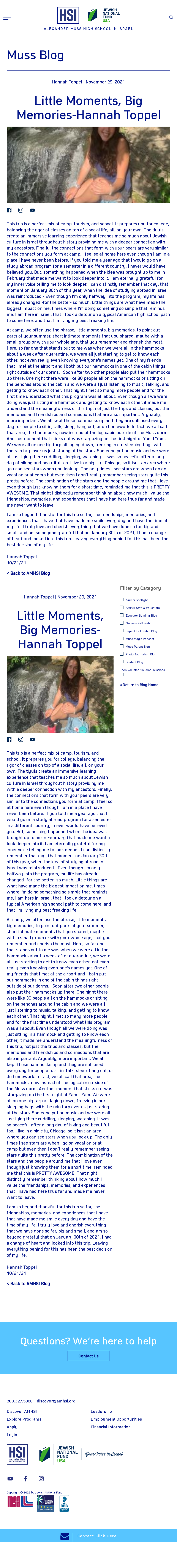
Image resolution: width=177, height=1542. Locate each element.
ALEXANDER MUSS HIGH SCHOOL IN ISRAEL (88, 29)
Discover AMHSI (22, 1412)
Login (12, 1435)
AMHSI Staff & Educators (143, 607)
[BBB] (64, 1503)
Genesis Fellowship (139, 623)
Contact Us (89, 1356)
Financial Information (111, 1427)
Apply (12, 1427)
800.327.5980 (20, 1401)
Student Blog (134, 662)
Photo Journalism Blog (141, 654)
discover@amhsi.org (56, 1401)
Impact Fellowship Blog (141, 631)
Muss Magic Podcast (140, 639)
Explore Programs (24, 1419)
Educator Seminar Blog (141, 615)
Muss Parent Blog (138, 646)
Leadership (101, 1412)
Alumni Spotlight (137, 600)
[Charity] (46, 1503)
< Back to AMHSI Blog (28, 573)
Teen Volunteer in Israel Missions (142, 670)
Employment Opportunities (116, 1419)
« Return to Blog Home (139, 685)
